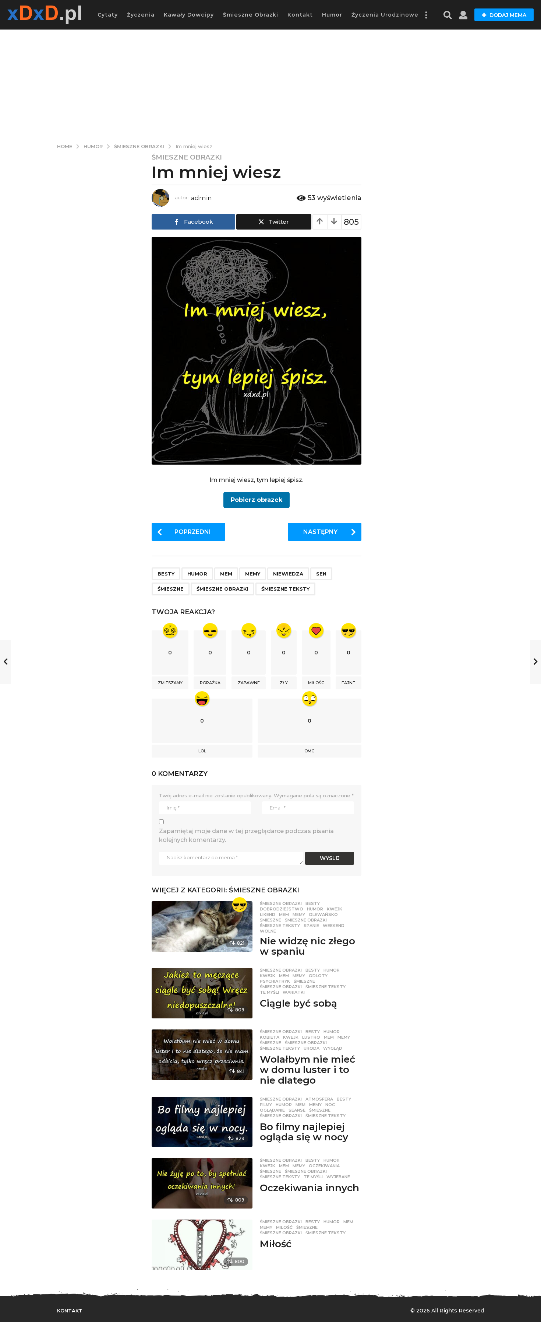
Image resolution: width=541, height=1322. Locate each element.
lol (202, 750)
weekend (333, 925)
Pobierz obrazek (256, 499)
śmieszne (171, 589)
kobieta (269, 1037)
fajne (348, 682)
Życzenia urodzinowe (384, 14)
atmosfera (319, 1099)
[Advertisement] (270, 84)
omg (309, 750)
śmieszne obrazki (222, 589)
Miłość (275, 1244)
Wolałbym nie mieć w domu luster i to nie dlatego (307, 1069)
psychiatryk (275, 981)
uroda (311, 1048)
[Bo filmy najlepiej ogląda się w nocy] (202, 1122)
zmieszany (170, 682)
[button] (425, 14)
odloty (318, 975)
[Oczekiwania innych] (202, 1183)
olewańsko (323, 914)
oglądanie (272, 1110)
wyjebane (338, 1177)
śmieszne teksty (285, 589)
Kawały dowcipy (189, 14)
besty (166, 574)
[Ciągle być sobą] (202, 993)
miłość (284, 1227)
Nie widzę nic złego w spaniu (307, 946)
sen (321, 574)
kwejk (334, 909)
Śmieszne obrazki (250, 14)
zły (284, 682)
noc (330, 1104)
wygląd (332, 1048)
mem (226, 574)
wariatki (294, 992)
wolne (268, 931)
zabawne (249, 682)
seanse (297, 1110)
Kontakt (300, 14)
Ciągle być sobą (298, 1003)
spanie (311, 925)
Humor (332, 14)
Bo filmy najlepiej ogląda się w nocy (304, 1132)
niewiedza (288, 574)
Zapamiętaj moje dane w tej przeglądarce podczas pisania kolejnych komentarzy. (246, 835)
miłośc (316, 682)
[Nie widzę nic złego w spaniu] (202, 926)
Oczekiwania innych (309, 1188)
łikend (267, 914)
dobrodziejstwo (281, 909)
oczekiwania (324, 1166)
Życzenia (141, 14)
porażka (210, 682)
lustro (311, 1037)
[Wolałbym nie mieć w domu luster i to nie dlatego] (202, 1054)
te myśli (269, 992)
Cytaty (108, 14)
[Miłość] (202, 1245)
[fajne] (239, 904)
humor (197, 574)
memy (252, 574)
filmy (266, 1104)
